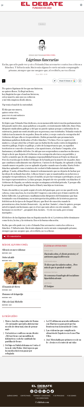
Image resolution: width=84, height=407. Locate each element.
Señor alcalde (8, 257)
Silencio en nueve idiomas (13, 250)
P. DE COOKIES (71, 396)
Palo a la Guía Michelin (12, 302)
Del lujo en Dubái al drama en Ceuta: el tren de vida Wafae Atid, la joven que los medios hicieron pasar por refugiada (22, 349)
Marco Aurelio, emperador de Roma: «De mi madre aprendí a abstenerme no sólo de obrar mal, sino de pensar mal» (22, 325)
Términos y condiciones (41, 396)
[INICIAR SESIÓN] (81, 5)
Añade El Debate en (65, 81)
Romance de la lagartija (12, 294)
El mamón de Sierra (11, 287)
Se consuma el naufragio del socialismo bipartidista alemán (61, 277)
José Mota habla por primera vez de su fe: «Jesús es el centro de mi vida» (63, 341)
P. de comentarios (42, 398)
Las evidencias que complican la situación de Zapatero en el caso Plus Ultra (63, 333)
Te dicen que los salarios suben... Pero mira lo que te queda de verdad (60, 266)
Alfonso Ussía (49, 55)
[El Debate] (42, 4)
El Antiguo (49, 286)
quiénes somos (12, 396)
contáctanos (25, 396)
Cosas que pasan (36, 55)
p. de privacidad (58, 396)
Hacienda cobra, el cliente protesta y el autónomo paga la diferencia (61, 255)
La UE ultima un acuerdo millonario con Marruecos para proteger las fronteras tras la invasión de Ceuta (62, 324)
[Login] (81, 5)
